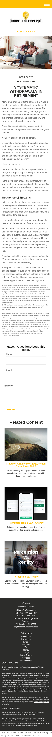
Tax (26, 647)
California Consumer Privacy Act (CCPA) (21, 699)
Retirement (26, 636)
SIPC (34, 714)
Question (8, 385)
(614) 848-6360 (27, 31)
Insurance (26, 644)
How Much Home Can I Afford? (26, 523)
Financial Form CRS (11, 663)
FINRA (30, 714)
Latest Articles (26, 655)
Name (9, 354)
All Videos (26, 657)
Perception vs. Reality (26, 576)
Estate (26, 641)
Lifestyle (26, 652)
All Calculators (26, 660)
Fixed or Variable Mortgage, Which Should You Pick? (26, 465)
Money (26, 649)
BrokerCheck (6, 669)
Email (9, 369)
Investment (26, 639)
